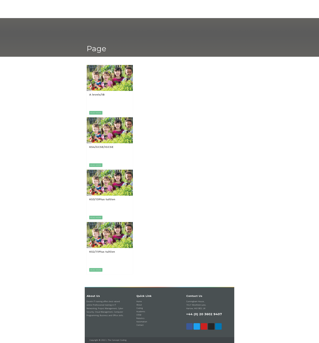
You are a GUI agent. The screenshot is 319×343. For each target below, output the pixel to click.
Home (139, 301)
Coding (139, 308)
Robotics (140, 318)
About (139, 305)
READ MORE (95, 113)
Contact (140, 325)
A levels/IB (97, 94)
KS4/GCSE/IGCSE (101, 147)
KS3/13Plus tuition (102, 199)
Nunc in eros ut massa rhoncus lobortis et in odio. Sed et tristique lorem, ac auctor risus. (108, 103)
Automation (141, 321)
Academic (140, 311)
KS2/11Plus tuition (102, 251)
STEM (138, 315)
